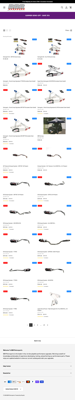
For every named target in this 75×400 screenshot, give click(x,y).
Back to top (37, 341)
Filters (67, 30)
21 (44, 325)
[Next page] (47, 325)
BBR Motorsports (11, 395)
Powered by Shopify (20, 395)
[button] (71, 7)
